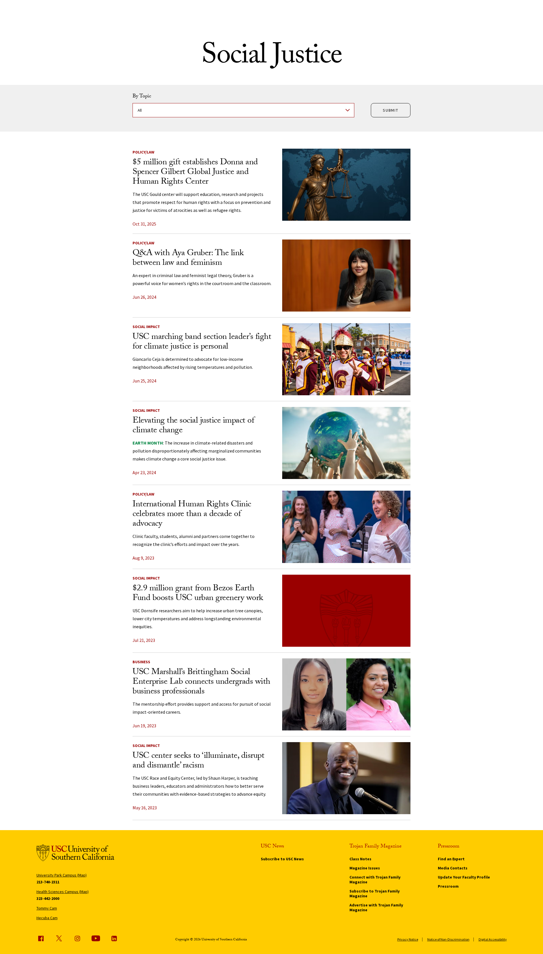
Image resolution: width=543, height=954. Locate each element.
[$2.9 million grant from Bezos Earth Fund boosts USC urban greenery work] (346, 611)
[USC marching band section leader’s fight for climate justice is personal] (346, 359)
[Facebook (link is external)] (40, 938)
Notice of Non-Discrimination (448, 939)
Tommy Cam (46, 908)
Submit (390, 110)
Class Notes (360, 858)
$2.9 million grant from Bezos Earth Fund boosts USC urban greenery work (198, 594)
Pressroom (448, 886)
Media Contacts (452, 868)
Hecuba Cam (47, 917)
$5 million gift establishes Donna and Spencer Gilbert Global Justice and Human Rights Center (195, 173)
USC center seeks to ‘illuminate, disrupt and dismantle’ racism (198, 761)
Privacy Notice (407, 939)
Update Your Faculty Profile (464, 877)
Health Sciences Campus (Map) (62, 891)
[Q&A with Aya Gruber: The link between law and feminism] (346, 275)
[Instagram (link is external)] (77, 938)
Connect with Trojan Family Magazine (374, 880)
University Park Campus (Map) (61, 875)
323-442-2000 (47, 898)
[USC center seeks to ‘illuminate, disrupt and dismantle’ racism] (346, 778)
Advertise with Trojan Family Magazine (376, 907)
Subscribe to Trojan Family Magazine (374, 893)
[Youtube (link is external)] (95, 938)
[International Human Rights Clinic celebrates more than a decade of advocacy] (346, 527)
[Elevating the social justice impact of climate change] (346, 443)
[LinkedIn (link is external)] (114, 938)
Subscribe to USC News (282, 858)
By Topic (142, 96)
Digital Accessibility (493, 939)
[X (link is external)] (59, 938)
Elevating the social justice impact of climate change (193, 426)
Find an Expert (451, 858)
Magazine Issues (364, 868)
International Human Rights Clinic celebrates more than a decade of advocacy (192, 515)
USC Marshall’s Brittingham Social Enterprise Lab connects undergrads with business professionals (201, 682)
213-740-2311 (47, 882)
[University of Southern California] (75, 853)
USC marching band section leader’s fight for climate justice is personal (202, 342)
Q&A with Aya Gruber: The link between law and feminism (188, 259)
